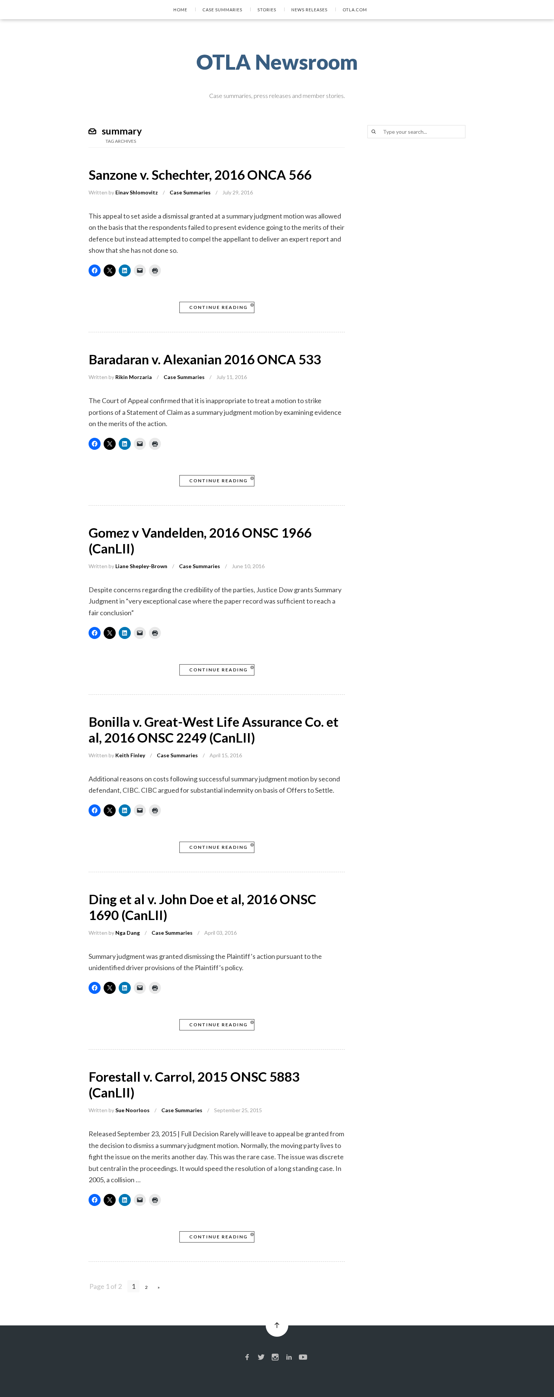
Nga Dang (127, 932)
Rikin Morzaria (133, 377)
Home (180, 9)
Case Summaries (222, 9)
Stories (266, 9)
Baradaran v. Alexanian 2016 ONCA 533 (205, 359)
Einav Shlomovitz (136, 192)
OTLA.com (355, 9)
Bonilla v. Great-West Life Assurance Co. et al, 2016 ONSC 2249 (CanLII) (213, 729)
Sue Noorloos (132, 1110)
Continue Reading (218, 307)
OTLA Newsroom (277, 61)
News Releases (309, 9)
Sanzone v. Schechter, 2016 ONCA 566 (200, 174)
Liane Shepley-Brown (141, 566)
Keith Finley (130, 755)
